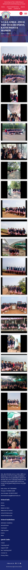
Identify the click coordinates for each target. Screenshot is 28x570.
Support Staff (4, 548)
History (3, 505)
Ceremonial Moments (13, 7)
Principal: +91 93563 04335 (8, 491)
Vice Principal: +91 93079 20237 (9, 493)
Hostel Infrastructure (6, 515)
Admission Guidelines (6, 523)
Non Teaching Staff (6, 550)
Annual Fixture (5, 525)
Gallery (8, 33)
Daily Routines (4, 530)
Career (10, 8)
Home (3, 7)
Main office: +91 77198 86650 (8, 488)
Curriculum (4, 528)
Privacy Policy (4, 555)
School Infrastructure (6, 513)
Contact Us (17, 8)
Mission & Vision (5, 508)
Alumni (23, 7)
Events (3, 533)
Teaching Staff (5, 545)
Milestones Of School (6, 510)
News (2, 535)
